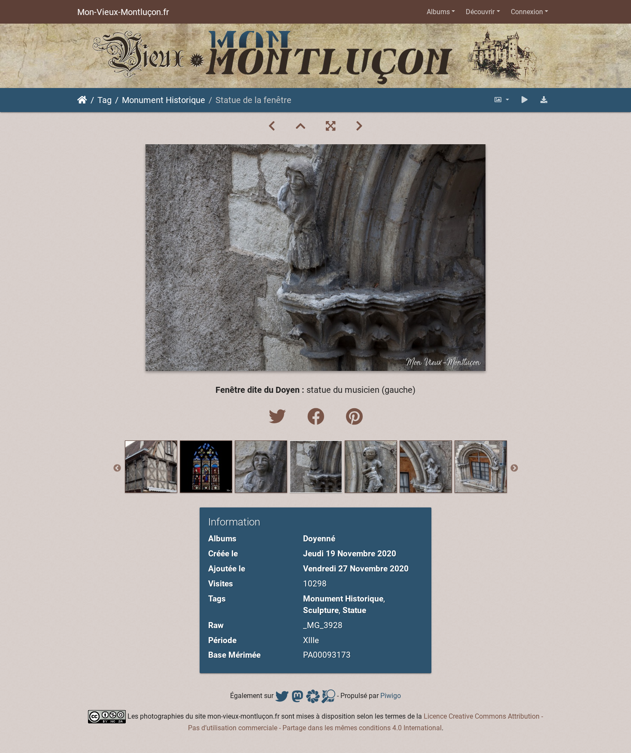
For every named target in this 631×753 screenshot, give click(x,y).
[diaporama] (524, 99)
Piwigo (390, 696)
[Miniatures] (300, 126)
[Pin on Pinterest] (354, 417)
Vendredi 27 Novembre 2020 (356, 569)
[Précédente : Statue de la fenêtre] (271, 126)
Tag (104, 100)
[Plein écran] (331, 126)
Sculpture (321, 610)
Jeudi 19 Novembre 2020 (349, 554)
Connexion (527, 12)
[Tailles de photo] (501, 99)
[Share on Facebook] (318, 417)
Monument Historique (163, 100)
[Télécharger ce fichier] (544, 99)
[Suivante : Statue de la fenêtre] (359, 126)
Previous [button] (117, 468)
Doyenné (319, 538)
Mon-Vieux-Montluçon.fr (123, 12)
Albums (438, 12)
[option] (151, 466)
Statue (354, 610)
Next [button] (514, 468)
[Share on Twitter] (279, 417)
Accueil (82, 100)
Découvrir (480, 12)
